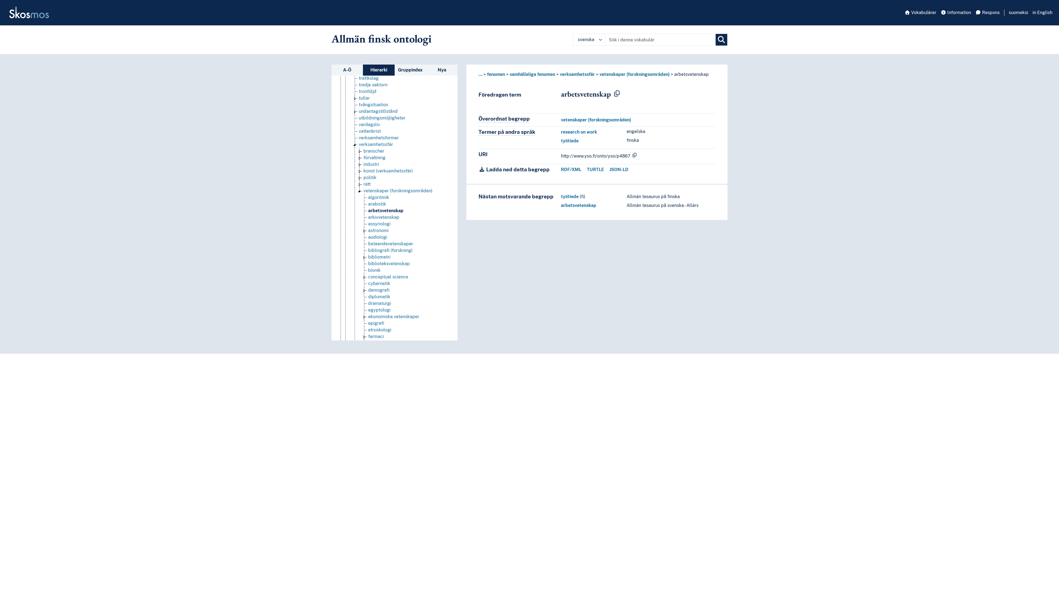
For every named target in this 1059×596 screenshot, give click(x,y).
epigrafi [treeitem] (376, 323)
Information (958, 12)
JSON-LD (619, 169)
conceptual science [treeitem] (388, 277)
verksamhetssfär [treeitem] (376, 144)
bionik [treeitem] (374, 270)
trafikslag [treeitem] (369, 78)
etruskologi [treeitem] (379, 329)
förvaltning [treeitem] (374, 157)
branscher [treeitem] (373, 151)
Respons (990, 12)
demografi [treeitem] (378, 290)
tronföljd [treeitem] (367, 91)
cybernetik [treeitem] (379, 283)
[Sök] (721, 40)
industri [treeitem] (371, 164)
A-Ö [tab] (347, 70)
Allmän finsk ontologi (381, 38)
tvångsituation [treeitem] (373, 104)
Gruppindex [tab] (410, 70)
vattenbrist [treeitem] (370, 131)
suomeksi (1018, 12)
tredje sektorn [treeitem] (373, 84)
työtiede (570, 140)
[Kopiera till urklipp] (617, 93)
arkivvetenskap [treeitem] (383, 217)
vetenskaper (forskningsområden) (635, 74)
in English (1042, 12)
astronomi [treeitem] (378, 230)
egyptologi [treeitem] (379, 310)
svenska (586, 39)
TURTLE (595, 169)
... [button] (480, 74)
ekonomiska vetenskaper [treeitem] (393, 316)
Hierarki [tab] (378, 70)
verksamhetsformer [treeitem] (379, 137)
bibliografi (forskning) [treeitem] (390, 250)
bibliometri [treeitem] (379, 257)
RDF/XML (571, 169)
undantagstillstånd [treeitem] (378, 111)
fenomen (496, 74)
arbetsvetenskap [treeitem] (385, 210)
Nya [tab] (442, 70)
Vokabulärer (923, 12)
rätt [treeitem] (367, 184)
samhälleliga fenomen (532, 74)
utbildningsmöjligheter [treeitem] (382, 118)
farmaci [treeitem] (376, 336)
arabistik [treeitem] (377, 204)
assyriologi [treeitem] (379, 224)
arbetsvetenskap (578, 205)
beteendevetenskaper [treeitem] (390, 243)
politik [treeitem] (369, 177)
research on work (579, 132)
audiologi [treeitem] (377, 237)
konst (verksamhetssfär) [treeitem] (388, 171)
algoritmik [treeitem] (378, 197)
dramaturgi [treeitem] (379, 303)
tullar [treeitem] (364, 98)
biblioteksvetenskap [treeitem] (389, 263)
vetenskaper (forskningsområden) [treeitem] (397, 190)
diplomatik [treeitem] (379, 296)
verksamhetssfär (577, 74)
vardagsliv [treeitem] (369, 124)
